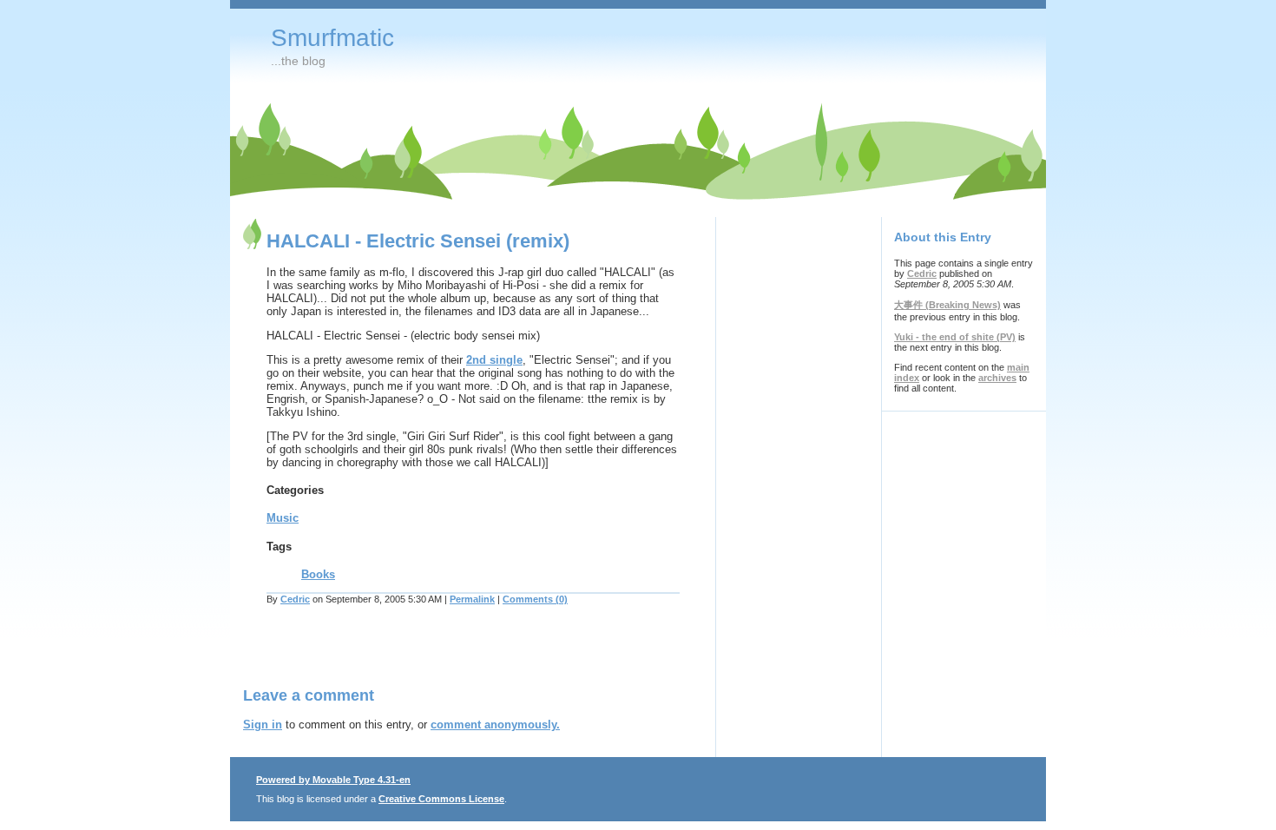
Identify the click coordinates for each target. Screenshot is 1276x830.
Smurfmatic (332, 37)
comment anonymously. (495, 724)
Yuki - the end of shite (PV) (955, 337)
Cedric (295, 599)
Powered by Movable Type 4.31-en (333, 779)
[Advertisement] (446, 656)
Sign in (262, 724)
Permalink (472, 599)
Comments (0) (535, 599)
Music (282, 517)
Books (318, 574)
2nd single (494, 359)
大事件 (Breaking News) (947, 305)
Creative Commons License (441, 799)
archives (997, 377)
